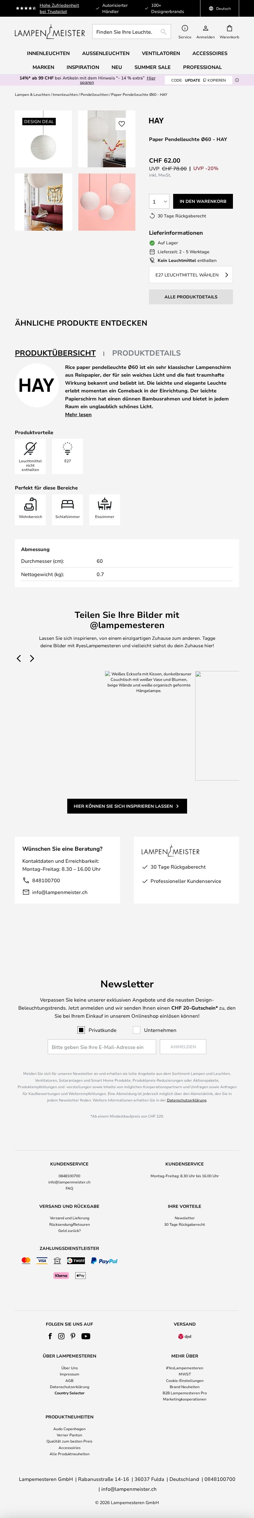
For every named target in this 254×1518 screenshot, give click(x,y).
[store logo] (50, 31)
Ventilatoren (161, 53)
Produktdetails (146, 352)
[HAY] (180, 120)
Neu (117, 67)
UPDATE (198, 80)
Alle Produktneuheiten (70, 1453)
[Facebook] (50, 1336)
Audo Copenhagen (69, 1428)
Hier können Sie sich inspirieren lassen (123, 806)
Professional (202, 67)
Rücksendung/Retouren (69, 1224)
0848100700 (69, 1175)
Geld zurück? (69, 1230)
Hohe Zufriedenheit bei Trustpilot (59, 8)
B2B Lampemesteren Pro (185, 1392)
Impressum (69, 1373)
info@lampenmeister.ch (60, 892)
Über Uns (69, 1367)
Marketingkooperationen (184, 1398)
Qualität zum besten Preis (69, 1441)
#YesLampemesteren (184, 1367)
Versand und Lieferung (69, 1217)
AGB (69, 1380)
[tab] (60, 353)
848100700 (46, 880)
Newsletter (185, 1217)
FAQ (69, 1188)
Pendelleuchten (94, 94)
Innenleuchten (65, 94)
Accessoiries (70, 1447)
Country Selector (70, 1392)
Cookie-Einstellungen (185, 1380)
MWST (185, 1373)
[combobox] (132, 31)
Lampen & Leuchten (32, 94)
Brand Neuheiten (184, 1386)
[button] (43, 202)
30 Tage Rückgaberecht (184, 1224)
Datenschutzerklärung (186, 1099)
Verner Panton (69, 1434)
